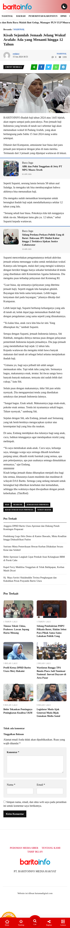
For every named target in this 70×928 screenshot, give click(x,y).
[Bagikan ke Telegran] (63, 67)
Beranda (7, 29)
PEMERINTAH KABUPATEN (43, 16)
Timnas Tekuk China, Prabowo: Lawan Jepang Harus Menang (16, 629)
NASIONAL (7, 16)
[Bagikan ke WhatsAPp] (56, 67)
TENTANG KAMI (51, 848)
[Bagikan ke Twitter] (48, 67)
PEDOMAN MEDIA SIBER (24, 848)
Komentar (13, 752)
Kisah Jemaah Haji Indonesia (19, 510)
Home (7, 925)
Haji (7, 505)
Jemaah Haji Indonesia (38, 505)
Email (41, 784)
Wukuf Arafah (44, 510)
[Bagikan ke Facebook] (41, 67)
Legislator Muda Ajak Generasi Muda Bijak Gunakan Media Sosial (48, 712)
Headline (17, 505)
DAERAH (20, 16)
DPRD (63, 16)
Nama (11, 784)
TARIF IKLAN (35, 851)
